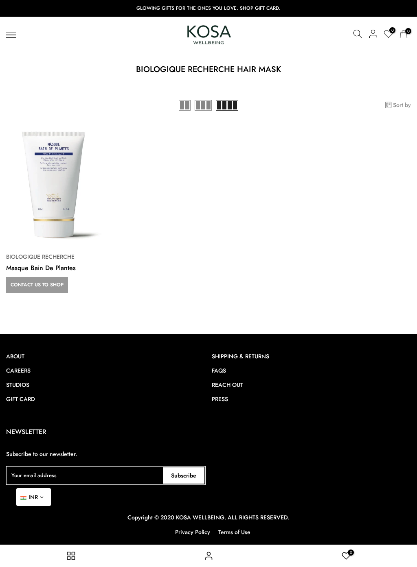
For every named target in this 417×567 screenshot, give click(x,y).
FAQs (219, 370)
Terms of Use (234, 532)
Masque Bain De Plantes (41, 268)
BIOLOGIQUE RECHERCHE (40, 257)
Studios (17, 385)
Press (220, 399)
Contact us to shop (37, 284)
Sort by (402, 105)
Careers (18, 370)
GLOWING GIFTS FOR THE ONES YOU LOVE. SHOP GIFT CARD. (208, 8)
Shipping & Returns (240, 356)
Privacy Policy (192, 532)
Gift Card (20, 399)
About (15, 356)
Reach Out (227, 385)
